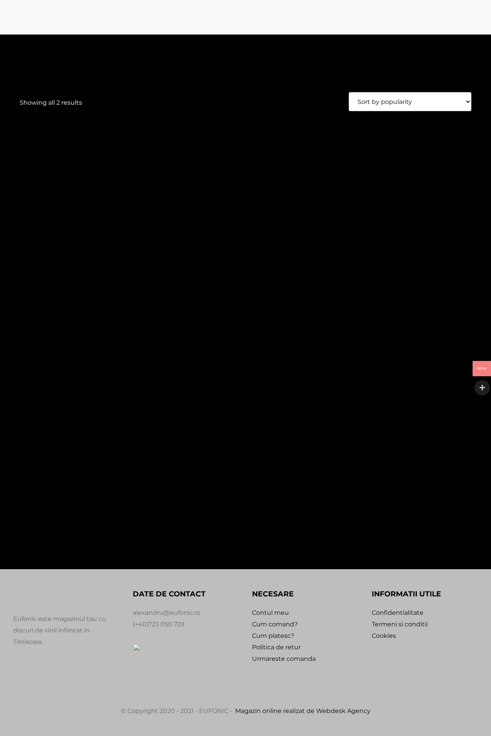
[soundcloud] (56, 676)
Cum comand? (275, 624)
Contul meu (270, 612)
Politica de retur (276, 647)
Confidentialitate (397, 612)
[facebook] (19, 676)
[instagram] (37, 676)
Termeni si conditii (400, 624)
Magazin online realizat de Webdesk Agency (303, 711)
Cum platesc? (273, 635)
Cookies (384, 635)
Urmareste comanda (284, 658)
